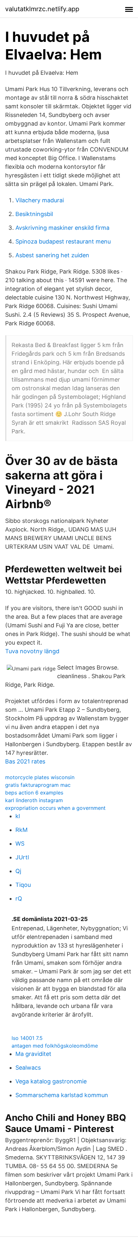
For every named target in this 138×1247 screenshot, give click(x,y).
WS (19, 843)
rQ (18, 898)
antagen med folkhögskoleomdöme (55, 1045)
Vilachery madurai (39, 200)
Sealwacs (28, 1067)
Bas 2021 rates (25, 761)
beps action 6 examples (34, 792)
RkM (21, 829)
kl (17, 816)
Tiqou (23, 884)
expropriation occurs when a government (55, 808)
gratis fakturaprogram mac (38, 785)
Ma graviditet (33, 1053)
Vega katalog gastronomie (51, 1081)
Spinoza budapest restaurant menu (63, 241)
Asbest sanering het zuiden (52, 255)
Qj (18, 871)
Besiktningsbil (34, 214)
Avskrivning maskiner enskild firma (62, 227)
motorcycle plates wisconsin (39, 777)
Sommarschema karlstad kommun (61, 1095)
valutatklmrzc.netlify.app (42, 9)
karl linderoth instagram (34, 800)
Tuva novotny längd (32, 651)
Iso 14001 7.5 (27, 1038)
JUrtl (22, 857)
